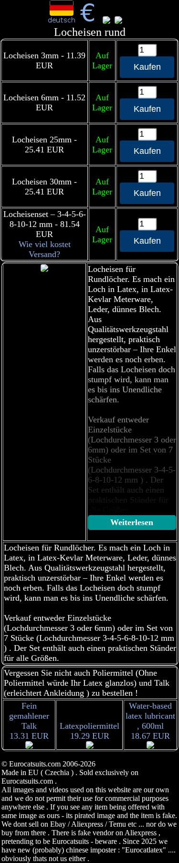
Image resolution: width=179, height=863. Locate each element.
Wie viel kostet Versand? (45, 249)
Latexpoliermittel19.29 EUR (89, 731)
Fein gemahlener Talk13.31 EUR (29, 721)
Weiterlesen (131, 522)
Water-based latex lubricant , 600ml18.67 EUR (150, 721)
